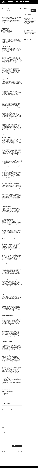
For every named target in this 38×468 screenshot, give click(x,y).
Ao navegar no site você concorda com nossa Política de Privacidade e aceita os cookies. (18, 466)
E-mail (3, 432)
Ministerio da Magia (18, 1)
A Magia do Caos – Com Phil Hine (29, 33)
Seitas (5, 403)
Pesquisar (25, 8)
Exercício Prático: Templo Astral (29, 39)
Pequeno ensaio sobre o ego (28, 37)
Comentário (4, 415)
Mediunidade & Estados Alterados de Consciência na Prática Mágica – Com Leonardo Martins (29, 22)
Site (3, 437)
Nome (3, 427)
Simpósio (8, 403)
